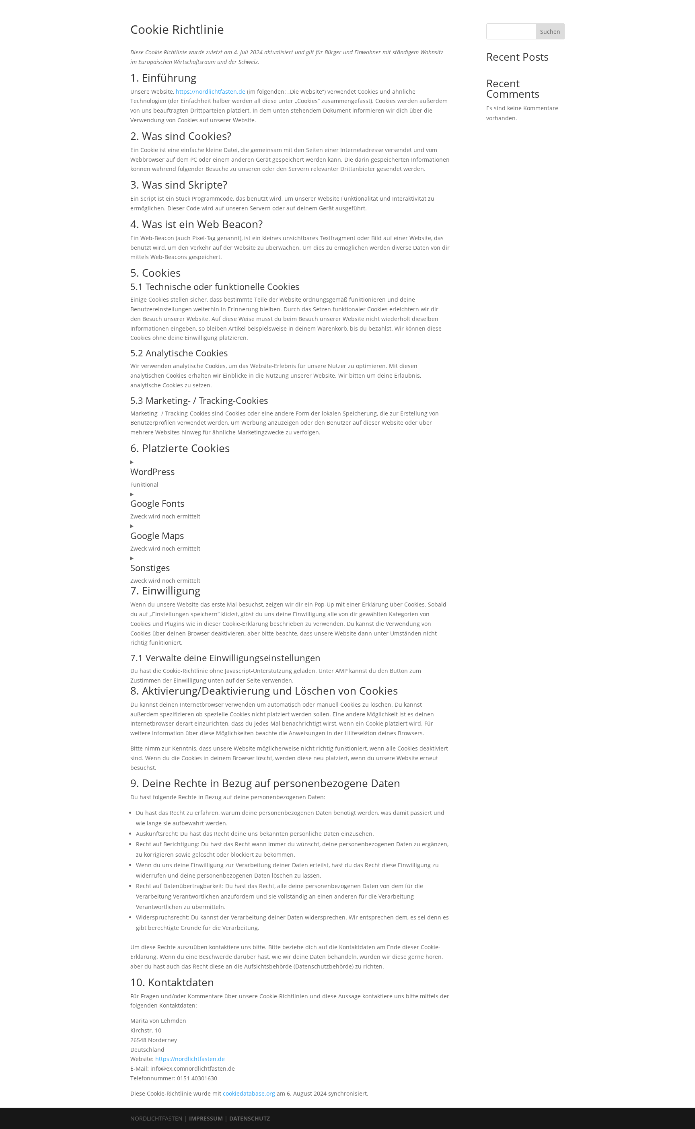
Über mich (254, 5)
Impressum (477, 5)
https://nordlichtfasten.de (210, 91)
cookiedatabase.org (249, 1093)
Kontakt (440, 5)
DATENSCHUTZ (249, 1118)
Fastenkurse (402, 5)
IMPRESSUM (206, 1118)
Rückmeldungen (300, 5)
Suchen (550, 31)
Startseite (215, 5)
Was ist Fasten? (354, 5)
